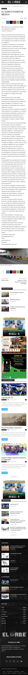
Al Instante (4, 296)
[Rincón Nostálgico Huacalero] (5, 294)
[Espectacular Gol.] (14, 389)
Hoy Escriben (7, 6)
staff (8, 399)
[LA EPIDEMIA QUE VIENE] (5, 555)
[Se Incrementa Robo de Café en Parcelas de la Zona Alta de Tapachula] (5, 548)
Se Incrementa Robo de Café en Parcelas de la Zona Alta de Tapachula (17, 547)
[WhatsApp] (18, 22)
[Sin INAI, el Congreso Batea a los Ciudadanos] (5, 308)
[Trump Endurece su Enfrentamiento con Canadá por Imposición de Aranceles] (5, 521)
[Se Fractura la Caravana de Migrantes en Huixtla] (5, 513)
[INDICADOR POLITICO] (5, 301)
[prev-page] (2, 314)
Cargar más (13, 476)
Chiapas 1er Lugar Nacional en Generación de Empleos (21, 282)
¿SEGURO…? (13, 560)
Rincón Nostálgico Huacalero (17, 292)
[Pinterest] (14, 22)
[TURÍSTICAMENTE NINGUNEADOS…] (5, 570)
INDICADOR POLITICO (15, 299)
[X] (11, 22)
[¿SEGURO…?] (5, 562)
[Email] (21, 22)
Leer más (5, 409)
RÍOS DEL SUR (4, 280)
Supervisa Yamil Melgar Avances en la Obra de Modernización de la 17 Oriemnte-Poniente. (18, 529)
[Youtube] (21, 661)
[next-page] (5, 314)
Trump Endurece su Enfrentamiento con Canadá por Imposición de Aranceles (17, 521)
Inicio (2, 6)
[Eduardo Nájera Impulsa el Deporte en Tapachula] (14, 449)
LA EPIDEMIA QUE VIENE (16, 553)
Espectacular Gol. (7, 398)
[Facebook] (7, 22)
